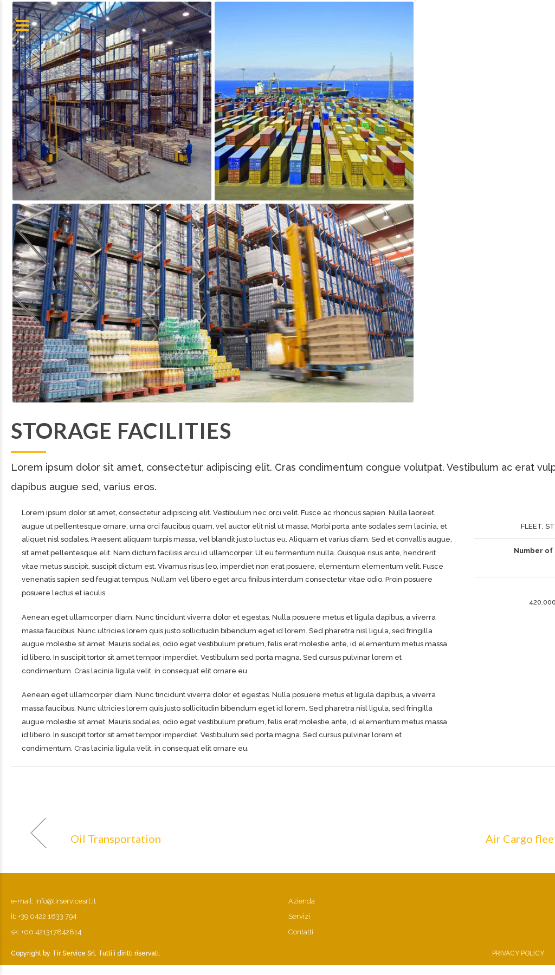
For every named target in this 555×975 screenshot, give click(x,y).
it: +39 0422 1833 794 (43, 916)
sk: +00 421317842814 (46, 932)
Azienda (301, 901)
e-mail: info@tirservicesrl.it (53, 901)
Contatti (300, 932)
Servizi (299, 916)
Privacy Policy (518, 953)
